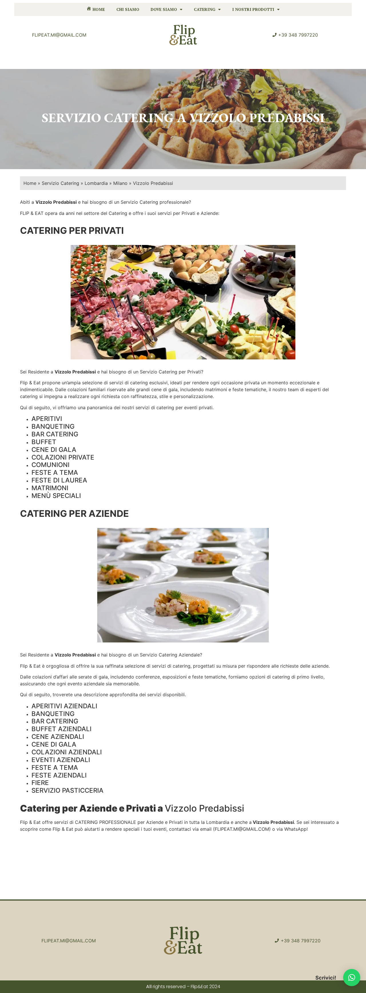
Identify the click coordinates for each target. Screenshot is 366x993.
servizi (116, 382)
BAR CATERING (54, 434)
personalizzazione (193, 396)
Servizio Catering (60, 183)
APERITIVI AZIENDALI (64, 706)
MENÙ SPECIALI (56, 495)
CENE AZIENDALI (57, 736)
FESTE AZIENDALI (59, 775)
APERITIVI (46, 418)
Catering (204, 9)
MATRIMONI (49, 488)
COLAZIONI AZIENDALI (66, 752)
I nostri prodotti (253, 9)
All (149, 986)
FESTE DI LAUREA (59, 480)
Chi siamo (127, 9)
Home (29, 183)
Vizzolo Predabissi (75, 372)
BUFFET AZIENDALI (61, 729)
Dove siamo (164, 9)
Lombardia (96, 183)
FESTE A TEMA (54, 472)
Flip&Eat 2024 (205, 986)
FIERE (40, 782)
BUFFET (43, 442)
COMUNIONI (50, 464)
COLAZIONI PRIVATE (62, 457)
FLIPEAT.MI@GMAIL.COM (242, 829)
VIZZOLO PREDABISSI (257, 117)
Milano (120, 183)
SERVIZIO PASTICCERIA (67, 790)
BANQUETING (53, 426)
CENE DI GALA (53, 449)
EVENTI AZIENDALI (60, 759)
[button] (351, 977)
